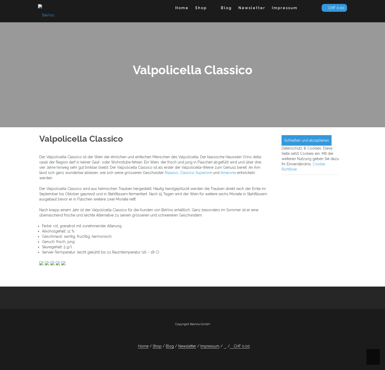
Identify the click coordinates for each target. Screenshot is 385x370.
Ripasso (171, 173)
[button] (313, 8)
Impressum (285, 8)
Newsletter (251, 8)
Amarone (228, 173)
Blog (226, 8)
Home (182, 8)
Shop (201, 8)
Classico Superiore (196, 173)
